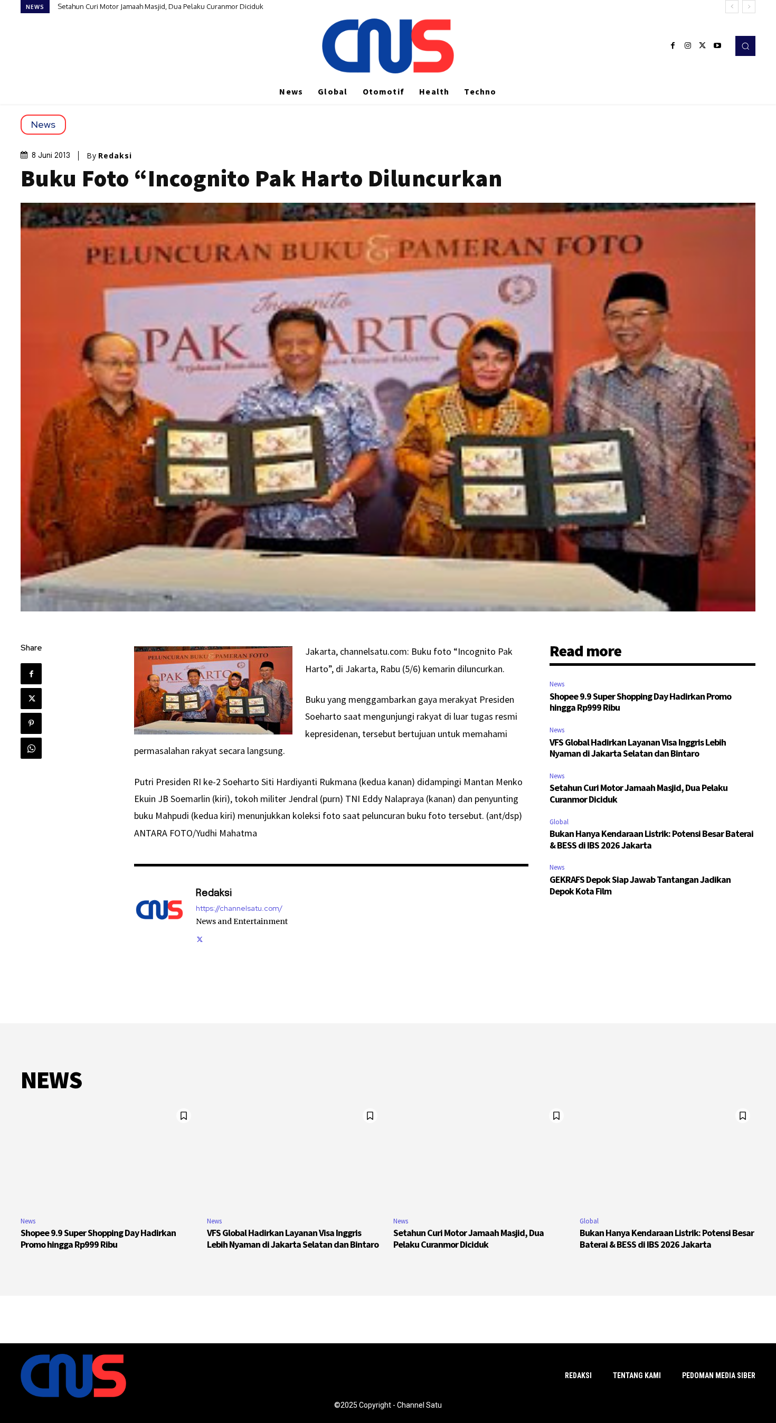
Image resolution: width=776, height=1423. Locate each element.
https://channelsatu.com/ (239, 908)
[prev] (732, 6)
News (43, 124)
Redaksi (115, 156)
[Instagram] (687, 46)
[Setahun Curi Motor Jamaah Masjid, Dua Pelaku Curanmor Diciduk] (481, 1156)
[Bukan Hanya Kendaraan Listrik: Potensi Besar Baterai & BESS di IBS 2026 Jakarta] (667, 1156)
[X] (702, 46)
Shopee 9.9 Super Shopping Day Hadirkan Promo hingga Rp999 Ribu (640, 702)
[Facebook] (673, 46)
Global (559, 821)
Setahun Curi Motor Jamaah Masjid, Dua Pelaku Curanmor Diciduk (638, 793)
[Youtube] (717, 46)
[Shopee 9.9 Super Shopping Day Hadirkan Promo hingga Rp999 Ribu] (108, 1156)
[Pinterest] (31, 723)
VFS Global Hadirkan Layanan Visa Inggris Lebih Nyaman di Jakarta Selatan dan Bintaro (638, 748)
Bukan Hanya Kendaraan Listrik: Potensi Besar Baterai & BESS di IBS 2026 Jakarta (183, 6)
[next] (748, 6)
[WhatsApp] (31, 748)
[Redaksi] (159, 914)
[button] (745, 46)
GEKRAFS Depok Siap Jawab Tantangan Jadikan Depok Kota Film (640, 885)
